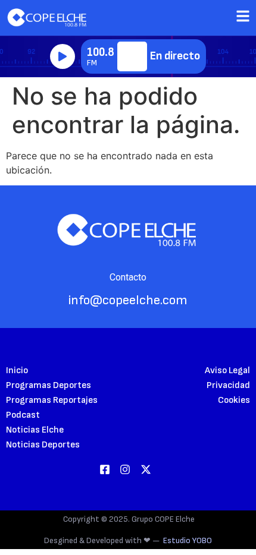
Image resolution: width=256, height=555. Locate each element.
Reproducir (62, 56)
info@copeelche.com (128, 300)
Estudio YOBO (187, 540)
